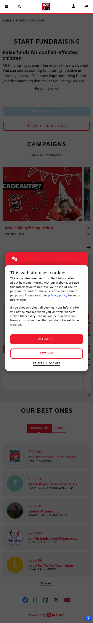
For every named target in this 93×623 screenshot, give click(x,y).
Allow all (46, 339)
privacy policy (57, 296)
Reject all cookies (46, 363)
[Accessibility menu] (88, 618)
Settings (47, 353)
